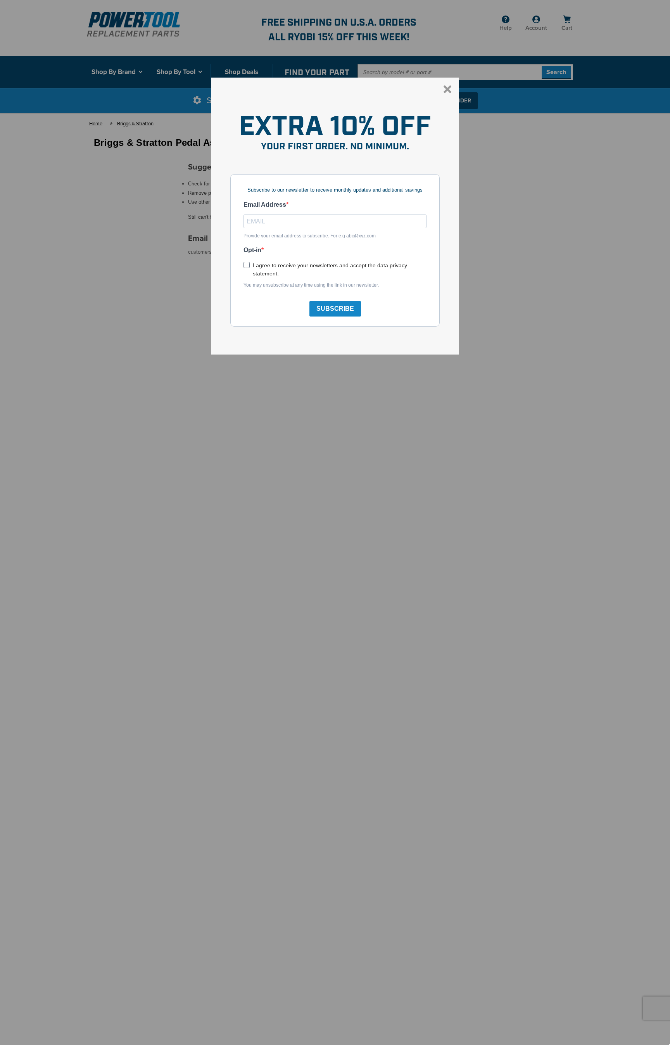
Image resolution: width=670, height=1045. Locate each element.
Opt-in (252, 250)
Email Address (264, 204)
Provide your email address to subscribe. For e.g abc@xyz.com (309, 236)
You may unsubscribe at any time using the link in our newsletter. (311, 285)
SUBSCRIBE (335, 308)
